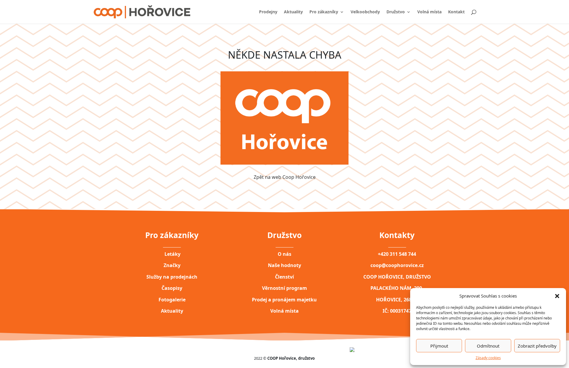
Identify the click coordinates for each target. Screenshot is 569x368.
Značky (172, 265)
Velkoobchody (365, 12)
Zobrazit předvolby (537, 346)
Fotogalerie (172, 299)
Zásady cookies (488, 357)
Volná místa (429, 12)
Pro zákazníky (323, 12)
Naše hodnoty (284, 265)
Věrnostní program (284, 288)
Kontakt (456, 12)
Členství (284, 277)
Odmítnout (488, 346)
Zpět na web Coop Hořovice (285, 177)
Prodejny (268, 12)
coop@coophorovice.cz (397, 265)
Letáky (171, 254)
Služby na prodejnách (171, 277)
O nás (284, 254)
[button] (557, 296)
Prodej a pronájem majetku (284, 299)
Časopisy (172, 288)
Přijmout (439, 346)
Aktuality (293, 12)
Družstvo (395, 12)
